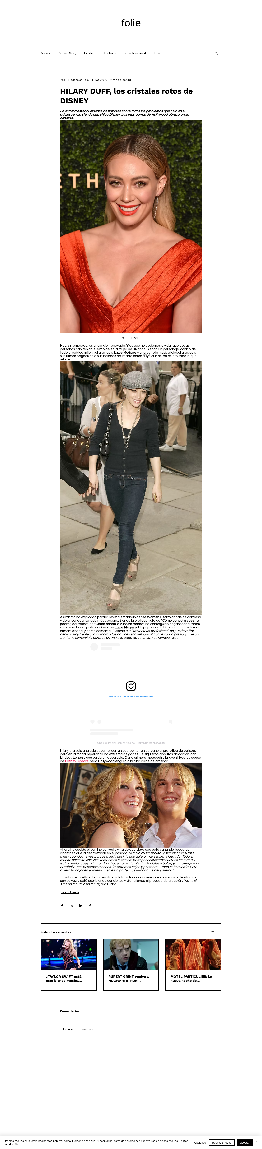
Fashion (90, 53)
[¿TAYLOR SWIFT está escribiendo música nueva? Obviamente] (68, 954)
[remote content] (131, 694)
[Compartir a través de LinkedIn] (80, 905)
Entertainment (134, 53)
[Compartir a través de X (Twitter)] (71, 905)
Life (157, 53)
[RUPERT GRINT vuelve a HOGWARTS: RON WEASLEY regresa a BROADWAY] (131, 954)
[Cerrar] (257, 1142)
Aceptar (245, 1142)
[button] (216, 53)
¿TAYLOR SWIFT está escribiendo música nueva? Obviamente (63, 979)
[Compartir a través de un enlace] (90, 905)
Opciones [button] (200, 1142)
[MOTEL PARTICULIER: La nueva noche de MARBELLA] (193, 954)
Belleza (110, 53)
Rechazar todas (221, 1142)
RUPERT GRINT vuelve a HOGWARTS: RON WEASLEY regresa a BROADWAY (128, 979)
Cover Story (67, 53)
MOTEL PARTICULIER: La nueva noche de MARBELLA (191, 979)
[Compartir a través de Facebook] (62, 905)
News (45, 53)
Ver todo (215, 931)
